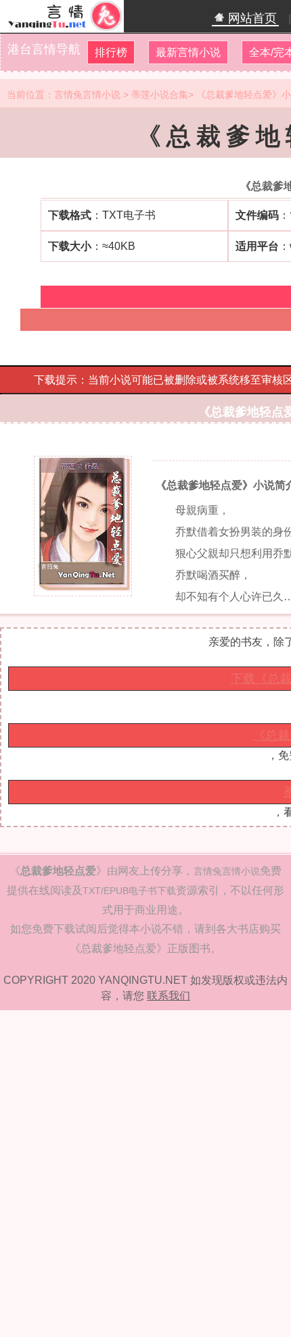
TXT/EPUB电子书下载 (129, 890)
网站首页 (251, 18)
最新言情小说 (188, 52)
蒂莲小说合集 (159, 94)
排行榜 (111, 52)
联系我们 (168, 995)
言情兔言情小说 (87, 94)
